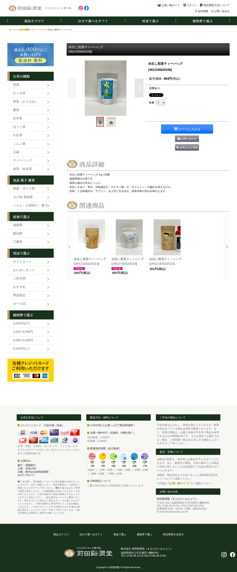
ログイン (192, 5)
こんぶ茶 (19, 143)
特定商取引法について (217, 5)
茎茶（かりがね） (25, 101)
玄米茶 (17, 118)
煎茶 (16, 85)
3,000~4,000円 (23, 332)
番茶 (16, 110)
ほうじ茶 (19, 127)
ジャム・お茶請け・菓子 (30, 205)
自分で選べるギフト (93, 21)
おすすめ (19, 287)
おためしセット (24, 270)
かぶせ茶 (19, 93)
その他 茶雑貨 (23, 197)
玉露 (16, 152)
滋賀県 (17, 225)
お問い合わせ (222, 11)
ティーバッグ (22, 160)
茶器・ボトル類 (24, 188)
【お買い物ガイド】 (179, 483)
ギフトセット (22, 261)
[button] (72, 88)
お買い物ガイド (171, 5)
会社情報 (203, 11)
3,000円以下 (21, 323)
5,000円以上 (21, 348)
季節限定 (19, 295)
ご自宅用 (19, 278)
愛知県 (17, 233)
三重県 (17, 242)
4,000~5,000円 (23, 340)
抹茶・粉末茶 (22, 169)
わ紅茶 (17, 135)
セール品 (19, 303)
